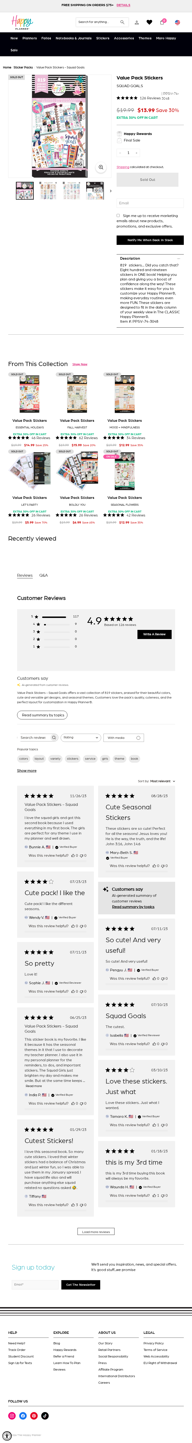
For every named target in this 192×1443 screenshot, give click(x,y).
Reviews (59, 1369)
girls (105, 758)
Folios (46, 38)
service (90, 758)
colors (23, 758)
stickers (72, 758)
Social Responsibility (113, 1356)
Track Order (17, 1350)
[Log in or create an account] (137, 22)
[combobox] (81, 738)
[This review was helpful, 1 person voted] (154, 1125)
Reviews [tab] (25, 575)
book (134, 758)
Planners (29, 38)
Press (102, 1363)
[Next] (108, 190)
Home (7, 67)
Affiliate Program (110, 1369)
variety (55, 758)
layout (39, 758)
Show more (27, 771)
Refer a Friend (63, 1356)
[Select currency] (177, 22)
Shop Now (79, 364)
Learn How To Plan (67, 1363)
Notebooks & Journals (74, 38)
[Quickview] (44, 408)
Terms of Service (155, 1350)
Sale (14, 50)
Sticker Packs (23, 67)
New (14, 38)
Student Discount (21, 1356)
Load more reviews (96, 1232)
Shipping (123, 167)
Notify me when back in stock (150, 240)
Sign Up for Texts (20, 1363)
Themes (145, 38)
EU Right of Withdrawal (160, 1363)
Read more (34, 1086)
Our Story (105, 1343)
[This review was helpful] (73, 1205)
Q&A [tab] (43, 575)
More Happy (166, 38)
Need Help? (16, 1343)
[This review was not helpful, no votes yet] (81, 855)
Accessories (124, 38)
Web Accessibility (156, 1356)
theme (119, 758)
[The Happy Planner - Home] (22, 22)
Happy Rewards (65, 1350)
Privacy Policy (154, 1343)
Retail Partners (109, 1350)
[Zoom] (59, 126)
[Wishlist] (149, 22)
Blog (56, 1343)
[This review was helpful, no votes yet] (73, 855)
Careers (104, 1382)
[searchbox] (33, 737)
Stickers (102, 38)
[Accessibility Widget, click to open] (7, 1436)
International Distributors (116, 1376)
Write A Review (154, 634)
